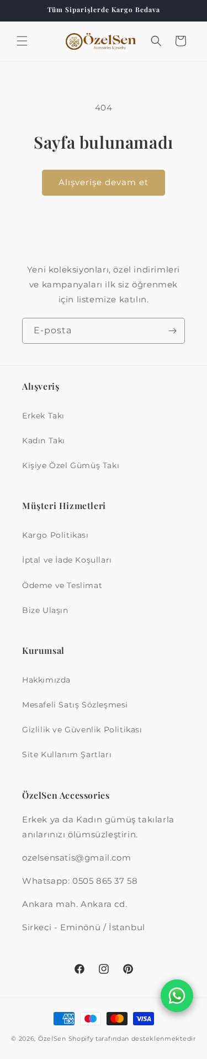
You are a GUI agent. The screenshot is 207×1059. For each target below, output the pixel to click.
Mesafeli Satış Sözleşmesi (75, 705)
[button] (22, 41)
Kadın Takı (43, 440)
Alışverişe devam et (103, 182)
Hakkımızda (46, 680)
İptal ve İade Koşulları (67, 560)
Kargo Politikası (55, 535)
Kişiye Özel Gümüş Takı (70, 465)
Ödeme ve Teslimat (62, 585)
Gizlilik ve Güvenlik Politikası (82, 730)
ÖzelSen (52, 1038)
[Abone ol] (172, 331)
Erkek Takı (43, 416)
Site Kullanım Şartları (67, 754)
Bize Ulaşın (45, 610)
